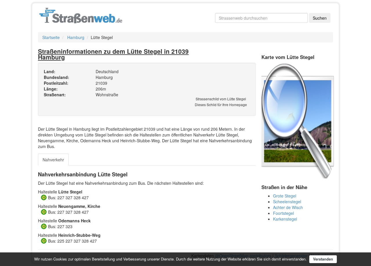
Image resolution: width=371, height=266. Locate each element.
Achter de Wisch (288, 207)
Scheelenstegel (287, 201)
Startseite (51, 37)
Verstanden (323, 259)
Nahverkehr (53, 159)
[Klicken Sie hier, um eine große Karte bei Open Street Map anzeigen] (297, 120)
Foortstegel (283, 213)
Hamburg (75, 37)
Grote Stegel (284, 196)
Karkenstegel (285, 219)
